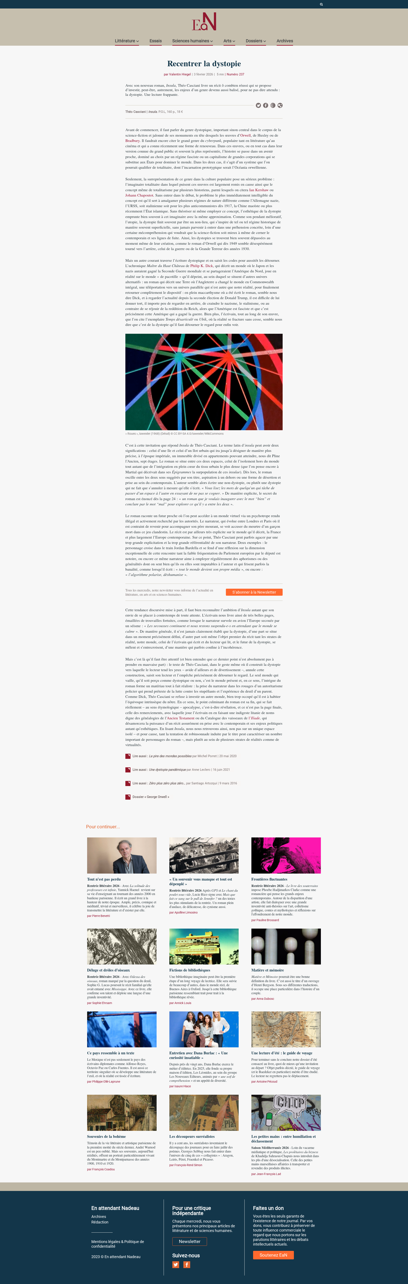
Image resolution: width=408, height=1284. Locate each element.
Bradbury (132, 140)
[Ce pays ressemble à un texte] (122, 1028)
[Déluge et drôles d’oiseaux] (122, 946)
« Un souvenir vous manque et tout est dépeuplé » (200, 881)
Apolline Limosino (186, 912)
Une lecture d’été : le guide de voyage (281, 1053)
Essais (156, 40)
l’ (254, 717)
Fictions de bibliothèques (189, 970)
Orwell (245, 135)
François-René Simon (188, 1165)
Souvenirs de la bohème (106, 1136)
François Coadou (103, 1169)
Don (280, 105)
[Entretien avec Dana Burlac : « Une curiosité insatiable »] (204, 1028)
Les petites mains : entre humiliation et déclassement (283, 1139)
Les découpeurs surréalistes (192, 1136)
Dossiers (254, 40)
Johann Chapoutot (139, 195)
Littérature (125, 40)
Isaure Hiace (182, 1086)
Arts (227, 40)
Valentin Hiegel (180, 74)
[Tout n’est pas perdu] (122, 854)
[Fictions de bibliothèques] (204, 946)
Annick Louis (182, 1003)
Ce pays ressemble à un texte (110, 1053)
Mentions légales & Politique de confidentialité (117, 1244)
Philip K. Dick (201, 265)
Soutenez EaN (273, 1255)
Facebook (265, 105)
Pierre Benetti (101, 916)
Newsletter (272, 105)
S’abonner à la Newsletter (254, 592)
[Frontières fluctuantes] (286, 854)
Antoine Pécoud (266, 1081)
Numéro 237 (235, 74)
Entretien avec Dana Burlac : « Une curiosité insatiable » (198, 1055)
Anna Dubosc (265, 998)
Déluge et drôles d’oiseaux (108, 970)
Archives (285, 40)
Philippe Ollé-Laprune (106, 1081)
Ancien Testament (180, 717)
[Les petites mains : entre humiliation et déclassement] (286, 1112)
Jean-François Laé (268, 1174)
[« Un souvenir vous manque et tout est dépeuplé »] (204, 854)
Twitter (258, 105)
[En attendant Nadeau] (204, 21)
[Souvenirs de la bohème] (122, 1112)
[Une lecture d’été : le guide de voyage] (286, 1028)
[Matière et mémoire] (286, 946)
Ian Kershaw (259, 189)
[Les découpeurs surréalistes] (204, 1112)
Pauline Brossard (267, 920)
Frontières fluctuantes (269, 879)
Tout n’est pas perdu (104, 879)
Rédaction (99, 1222)
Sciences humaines (190, 40)
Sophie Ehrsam (102, 1003)
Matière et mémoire (267, 970)
